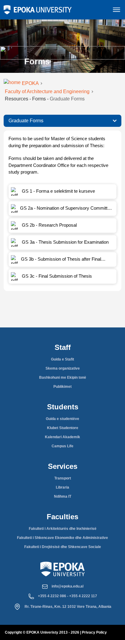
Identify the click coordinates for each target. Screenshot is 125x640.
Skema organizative (63, 368)
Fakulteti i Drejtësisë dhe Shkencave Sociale (62, 547)
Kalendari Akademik (62, 437)
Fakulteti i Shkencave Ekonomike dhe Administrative (62, 538)
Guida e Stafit (62, 359)
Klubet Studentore (62, 428)
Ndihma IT (62, 496)
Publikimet (62, 386)
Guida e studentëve (62, 419)
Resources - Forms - (45, 98)
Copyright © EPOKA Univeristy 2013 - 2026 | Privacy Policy (56, 632)
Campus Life (62, 446)
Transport (62, 478)
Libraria (62, 487)
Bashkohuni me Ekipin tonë (62, 377)
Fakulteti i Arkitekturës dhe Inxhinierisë (62, 529)
